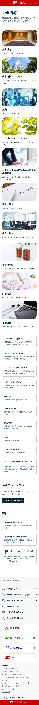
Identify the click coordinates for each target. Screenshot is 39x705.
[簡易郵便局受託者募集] (19, 525)
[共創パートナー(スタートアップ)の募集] (19, 556)
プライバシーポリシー (9, 672)
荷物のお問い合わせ (15, 600)
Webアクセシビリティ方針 (10, 674)
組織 (4, 109)
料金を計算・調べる (15, 618)
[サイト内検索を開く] (35, 3)
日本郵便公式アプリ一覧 (9, 686)
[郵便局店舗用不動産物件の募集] (19, 539)
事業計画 (6, 204)
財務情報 (6, 293)
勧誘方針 (5, 680)
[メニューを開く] (4, 3)
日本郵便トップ (7, 580)
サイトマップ (6, 692)
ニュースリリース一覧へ (13, 500)
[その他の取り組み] (19, 451)
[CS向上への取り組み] (19, 385)
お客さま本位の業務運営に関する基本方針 (15, 677)
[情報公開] (19, 398)
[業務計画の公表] (19, 411)
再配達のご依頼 (13, 606)
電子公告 (6, 322)
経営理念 (6, 49)
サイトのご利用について (9, 669)
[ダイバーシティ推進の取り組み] (19, 370)
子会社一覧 (7, 264)
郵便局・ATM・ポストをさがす (19, 594)
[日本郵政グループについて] (19, 342)
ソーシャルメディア (8, 689)
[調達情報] (19, 426)
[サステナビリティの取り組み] (19, 356)
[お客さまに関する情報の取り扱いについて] (19, 466)
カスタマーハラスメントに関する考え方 (14, 683)
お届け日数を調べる (15, 612)
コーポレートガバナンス (15, 138)
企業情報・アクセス (12, 76)
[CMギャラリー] (19, 439)
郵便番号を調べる (14, 588)
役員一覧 (6, 233)
